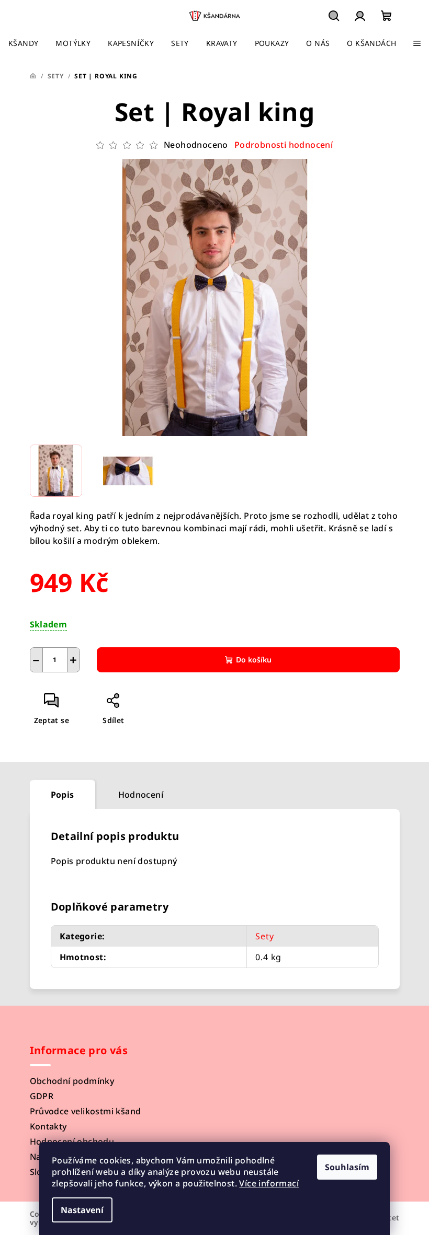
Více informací (269, 1183)
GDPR (42, 1096)
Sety (264, 936)
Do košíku (254, 660)
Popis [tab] (62, 794)
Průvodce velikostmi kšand (85, 1111)
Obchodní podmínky (72, 1081)
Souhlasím (347, 1167)
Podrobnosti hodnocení (283, 144)
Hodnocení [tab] (141, 794)
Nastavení (82, 1210)
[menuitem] (23, 43)
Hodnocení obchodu (72, 1141)
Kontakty (48, 1126)
